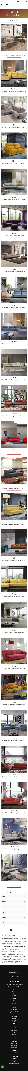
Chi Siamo (14, 991)
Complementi (14, 1047)
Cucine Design (14, 1009)
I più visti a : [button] (5, 922)
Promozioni (14, 998)
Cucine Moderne (14, 1011)
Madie (14, 1021)
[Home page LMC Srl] (5, 4)
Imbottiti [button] (4, 901)
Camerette (14, 1037)
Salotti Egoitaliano (22, 8)
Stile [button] (3, 912)
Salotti (16, 8)
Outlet (14, 1002)
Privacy (6, 984)
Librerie (14, 1018)
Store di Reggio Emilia (14, 1063)
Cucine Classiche (14, 1012)
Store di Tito (14, 1058)
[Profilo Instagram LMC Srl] (21, 1)
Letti (14, 1032)
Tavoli (14, 1025)
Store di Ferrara (14, 1061)
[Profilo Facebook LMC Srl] (18, 1)
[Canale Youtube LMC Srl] (26, 1)
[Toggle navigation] (26, 4)
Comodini (14, 1034)
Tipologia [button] (4, 917)
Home (3, 8)
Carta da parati (14, 1045)
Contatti (14, 1003)
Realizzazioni (14, 997)
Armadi (14, 1036)
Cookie (11, 984)
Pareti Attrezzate (14, 1020)
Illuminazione (14, 1043)
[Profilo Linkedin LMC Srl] (23, 1)
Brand (14, 993)
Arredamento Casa (9, 8)
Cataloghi (14, 995)
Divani (14, 1023)
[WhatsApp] (2, 1067)
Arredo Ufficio (14, 1052)
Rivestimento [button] (5, 907)
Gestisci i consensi (18, 984)
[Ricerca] (1, 1)
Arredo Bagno (14, 1027)
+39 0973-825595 (15, 976)
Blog (14, 1000)
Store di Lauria (14, 1060)
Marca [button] (3, 896)
